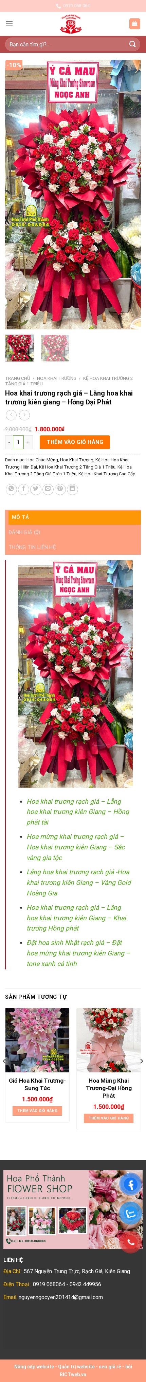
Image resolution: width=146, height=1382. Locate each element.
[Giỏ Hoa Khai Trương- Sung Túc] (37, 1040)
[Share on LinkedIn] (72, 489)
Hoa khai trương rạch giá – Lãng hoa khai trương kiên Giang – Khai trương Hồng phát (76, 918)
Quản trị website (76, 1366)
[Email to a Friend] (48, 489)
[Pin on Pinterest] (60, 489)
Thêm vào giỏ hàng (75, 442)
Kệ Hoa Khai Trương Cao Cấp (106, 473)
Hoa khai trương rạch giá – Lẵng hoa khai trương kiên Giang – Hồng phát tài (77, 812)
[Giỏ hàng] (135, 24)
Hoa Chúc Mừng (42, 459)
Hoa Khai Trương (56, 378)
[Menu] (9, 23)
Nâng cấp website (34, 1366)
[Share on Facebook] (23, 489)
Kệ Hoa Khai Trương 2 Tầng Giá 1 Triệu (77, 467)
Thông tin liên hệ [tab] (32, 547)
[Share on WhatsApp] (11, 489)
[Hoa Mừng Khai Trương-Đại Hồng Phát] (109, 1040)
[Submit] (133, 44)
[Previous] (16, 194)
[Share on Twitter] (35, 489)
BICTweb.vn (73, 1374)
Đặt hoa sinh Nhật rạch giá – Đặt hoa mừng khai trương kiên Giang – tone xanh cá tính (78, 953)
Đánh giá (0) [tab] (24, 532)
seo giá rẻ (110, 1366)
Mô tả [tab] (20, 517)
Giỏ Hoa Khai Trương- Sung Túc (37, 1084)
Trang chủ (17, 378)
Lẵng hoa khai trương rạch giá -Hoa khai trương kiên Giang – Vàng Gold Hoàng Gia (78, 882)
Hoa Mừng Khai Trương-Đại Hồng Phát (109, 1088)
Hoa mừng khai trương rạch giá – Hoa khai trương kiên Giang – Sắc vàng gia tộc (75, 847)
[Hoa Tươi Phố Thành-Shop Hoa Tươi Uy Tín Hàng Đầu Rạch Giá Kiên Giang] (71, 24)
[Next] (130, 194)
